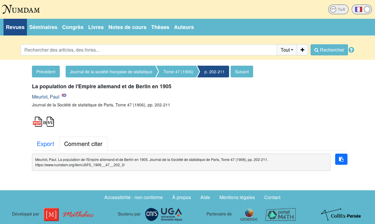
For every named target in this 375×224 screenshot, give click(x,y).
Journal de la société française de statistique (111, 71)
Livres (96, 27)
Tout (285, 49)
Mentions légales (237, 197)
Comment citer (83, 143)
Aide (205, 197)
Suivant (242, 71)
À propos (181, 197)
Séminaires (43, 27)
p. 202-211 (214, 71)
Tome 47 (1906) (178, 71)
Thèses (160, 27)
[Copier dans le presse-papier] (341, 159)
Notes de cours (127, 27)
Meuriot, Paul (45, 96)
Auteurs (184, 27)
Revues (15, 27)
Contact (272, 197)
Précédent (45, 71)
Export (45, 143)
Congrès (72, 27)
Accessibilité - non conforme (133, 197)
